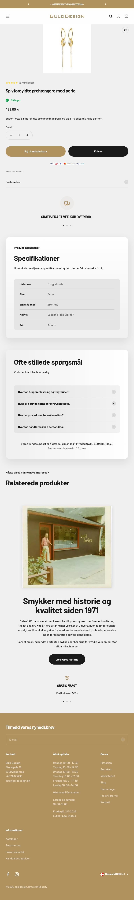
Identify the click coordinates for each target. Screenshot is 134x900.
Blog (103, 782)
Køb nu (98, 151)
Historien (106, 762)
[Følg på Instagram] (16, 874)
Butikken (105, 769)
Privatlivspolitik (15, 852)
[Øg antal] (27, 135)
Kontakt (105, 802)
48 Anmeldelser (26, 82)
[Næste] (105, 4)
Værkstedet (107, 775)
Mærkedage (107, 789)
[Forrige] (28, 4)
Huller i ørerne (109, 795)
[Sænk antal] (11, 135)
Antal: (9, 127)
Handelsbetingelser (18, 858)
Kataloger (12, 838)
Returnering (13, 845)
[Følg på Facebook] (8, 874)
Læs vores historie (67, 659)
